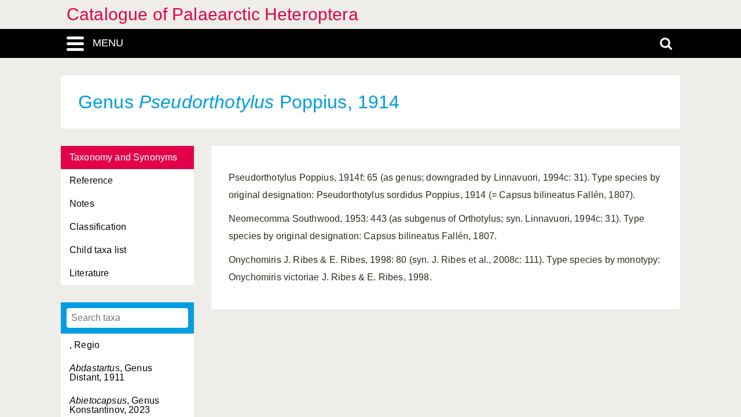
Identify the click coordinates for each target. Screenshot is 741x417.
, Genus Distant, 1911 (110, 372)
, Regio (84, 345)
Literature (89, 273)
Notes (81, 204)
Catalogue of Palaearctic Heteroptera (212, 14)
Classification (97, 227)
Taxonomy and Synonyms (123, 157)
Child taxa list (97, 250)
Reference (91, 180)
